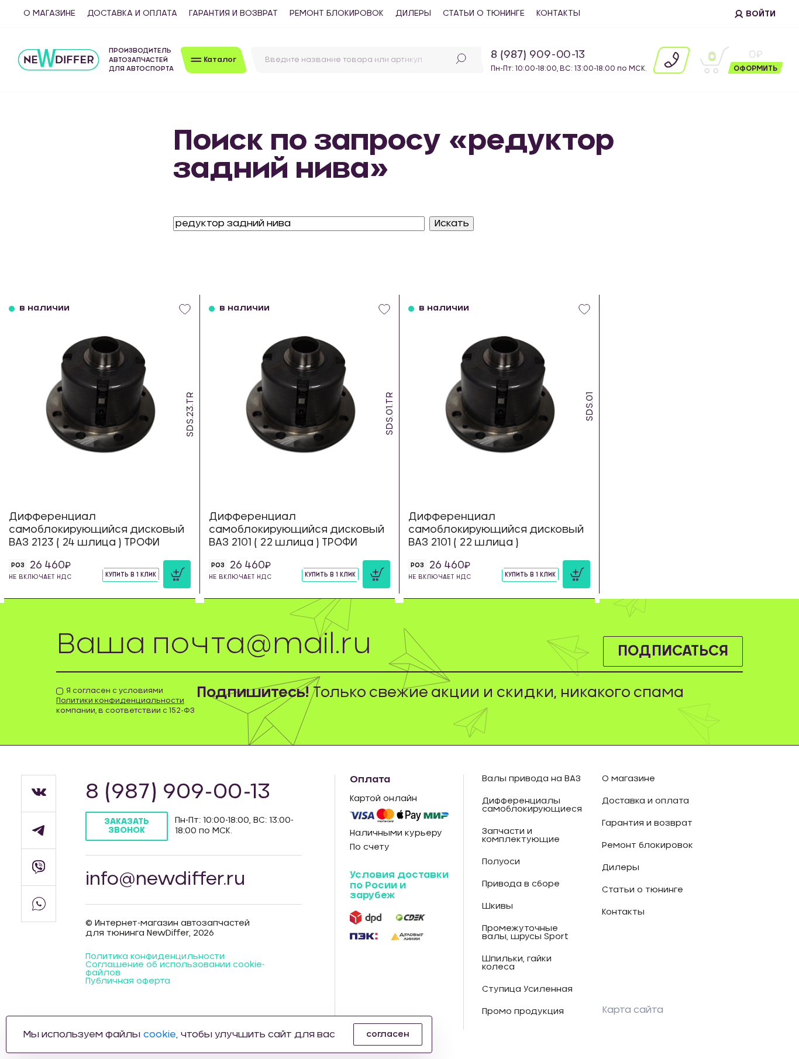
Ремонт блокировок (337, 13)
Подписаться (673, 651)
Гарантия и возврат (233, 13)
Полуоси (501, 862)
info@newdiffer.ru (165, 879)
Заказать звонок (126, 825)
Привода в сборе (521, 884)
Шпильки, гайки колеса (517, 963)
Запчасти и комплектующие (521, 835)
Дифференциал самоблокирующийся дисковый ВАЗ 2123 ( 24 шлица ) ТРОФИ (96, 529)
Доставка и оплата (132, 13)
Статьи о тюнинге (484, 13)
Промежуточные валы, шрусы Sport (525, 933)
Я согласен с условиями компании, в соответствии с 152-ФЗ (125, 700)
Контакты (558, 13)
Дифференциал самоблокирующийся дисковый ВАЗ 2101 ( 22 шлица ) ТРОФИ (296, 529)
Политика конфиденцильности (155, 957)
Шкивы (497, 906)
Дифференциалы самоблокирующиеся (532, 805)
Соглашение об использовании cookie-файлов (175, 969)
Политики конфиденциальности (120, 700)
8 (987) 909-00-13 (538, 55)
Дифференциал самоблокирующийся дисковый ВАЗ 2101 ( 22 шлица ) (496, 529)
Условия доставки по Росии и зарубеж (399, 885)
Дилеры (413, 13)
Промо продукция (523, 1012)
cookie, (160, 1034)
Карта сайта (632, 1010)
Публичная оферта (127, 981)
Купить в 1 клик (130, 575)
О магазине (49, 13)
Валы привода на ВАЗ (531, 779)
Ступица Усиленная (527, 989)
